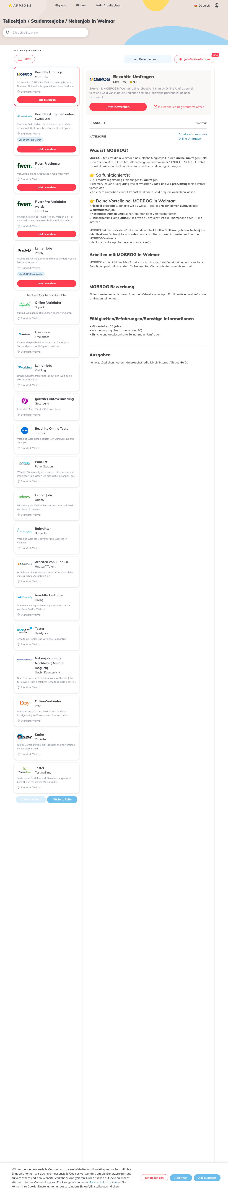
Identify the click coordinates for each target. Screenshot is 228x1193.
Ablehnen (181, 1177)
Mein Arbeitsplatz (108, 5)
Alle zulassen (207, 1177)
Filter (27, 59)
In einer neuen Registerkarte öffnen (181, 107)
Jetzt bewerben (47, 99)
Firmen (81, 5)
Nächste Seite (62, 799)
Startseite (18, 50)
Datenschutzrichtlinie (103, 1182)
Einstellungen (154, 1177)
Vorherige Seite (31, 799)
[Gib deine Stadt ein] (45, 32)
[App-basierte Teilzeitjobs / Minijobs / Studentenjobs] (20, 5)
